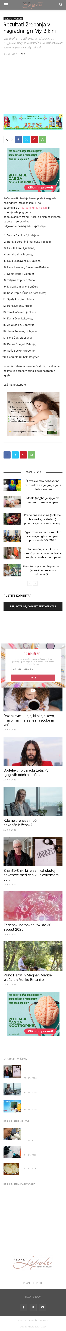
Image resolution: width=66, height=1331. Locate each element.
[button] (33, 653)
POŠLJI (33, 677)
